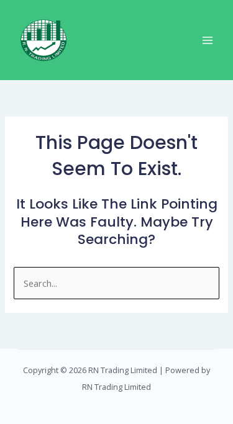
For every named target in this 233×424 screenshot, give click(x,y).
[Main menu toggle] (207, 40)
